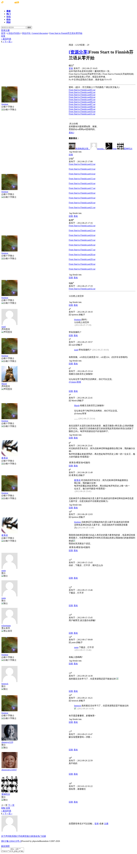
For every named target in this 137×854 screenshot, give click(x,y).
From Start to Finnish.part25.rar (82, 240)
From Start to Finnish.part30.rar (82, 264)
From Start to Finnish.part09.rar (82, 109)
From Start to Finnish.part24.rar (82, 235)
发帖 (3, 808)
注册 (7, 30)
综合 (8, 19)
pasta (3, 570)
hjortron (4, 104)
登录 (3, 30)
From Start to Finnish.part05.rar (82, 99)
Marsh (4, 384)
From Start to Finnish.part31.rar (82, 269)
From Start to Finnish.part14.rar (82, 174)
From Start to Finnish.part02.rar (82, 92)
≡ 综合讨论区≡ (13, 33)
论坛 (8, 17)
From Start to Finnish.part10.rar (82, 111)
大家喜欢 (33, 836)
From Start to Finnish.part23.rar (82, 230)
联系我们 (14, 836)
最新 (8, 11)
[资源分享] (79, 52)
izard (3, 327)
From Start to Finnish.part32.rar (82, 289)
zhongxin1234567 (9, 770)
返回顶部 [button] (5, 846)
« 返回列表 (6, 39)
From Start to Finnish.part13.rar (82, 169)
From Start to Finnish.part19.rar (82, 198)
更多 (71, 68)
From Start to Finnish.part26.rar (82, 245)
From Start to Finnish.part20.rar (82, 203)
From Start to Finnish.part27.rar (82, 250)
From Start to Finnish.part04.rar (82, 97)
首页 (3, 33)
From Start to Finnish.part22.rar (82, 225)
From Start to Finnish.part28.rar (82, 254)
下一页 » (8, 41)
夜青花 (4, 458)
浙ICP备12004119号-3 (11, 841)
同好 (8, 22)
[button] (71, 132)
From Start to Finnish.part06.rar (82, 102)
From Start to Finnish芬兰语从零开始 (65, 33)
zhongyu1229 (7, 742)
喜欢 (76, 216)
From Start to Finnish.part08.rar (82, 107)
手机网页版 (23, 836)
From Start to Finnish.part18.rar (82, 193)
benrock (4, 684)
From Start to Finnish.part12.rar (82, 164)
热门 (8, 14)
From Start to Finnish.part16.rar (82, 183)
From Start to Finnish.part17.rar (82, 188)
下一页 (11, 805)
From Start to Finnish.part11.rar (82, 114)
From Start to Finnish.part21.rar (82, 207)
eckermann (6, 625)
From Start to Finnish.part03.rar (82, 95)
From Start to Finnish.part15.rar (82, 178)
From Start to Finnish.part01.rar (82, 90)
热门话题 (41, 836)
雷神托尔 (5, 794)
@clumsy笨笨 (75, 382)
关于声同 (5, 836)
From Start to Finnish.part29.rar (82, 259)
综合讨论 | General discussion (35, 33)
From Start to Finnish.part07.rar (82, 104)
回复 (3, 36)
